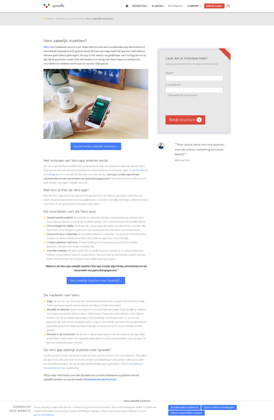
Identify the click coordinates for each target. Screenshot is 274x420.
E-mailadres (173, 84)
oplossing (61, 18)
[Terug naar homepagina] (59, 6)
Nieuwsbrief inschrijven (182, 95)
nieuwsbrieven (52, 368)
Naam (170, 72)
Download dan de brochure (100, 379)
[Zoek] (228, 6)
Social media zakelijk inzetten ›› (96, 146)
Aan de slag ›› (214, 6)
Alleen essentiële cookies (186, 412)
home (50, 18)
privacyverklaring (44, 414)
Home (129, 6)
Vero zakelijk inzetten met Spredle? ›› (96, 280)
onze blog (134, 363)
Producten (139, 6)
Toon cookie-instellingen (219, 407)
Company (193, 6)
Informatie (175, 6)
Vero (46, 47)
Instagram (53, 174)
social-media (76, 18)
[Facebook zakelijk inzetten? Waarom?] (95, 104)
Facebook (142, 170)
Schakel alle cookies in (184, 407)
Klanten (157, 6)
